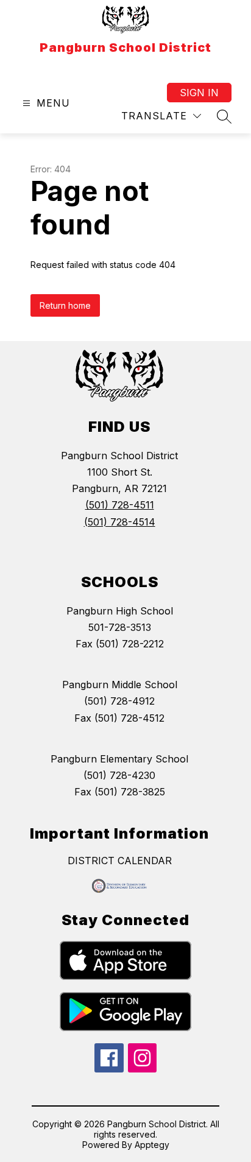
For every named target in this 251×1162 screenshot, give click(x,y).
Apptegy (152, 1144)
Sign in (199, 92)
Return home (65, 305)
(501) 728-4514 (119, 522)
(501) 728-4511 (119, 505)
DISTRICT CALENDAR (120, 860)
